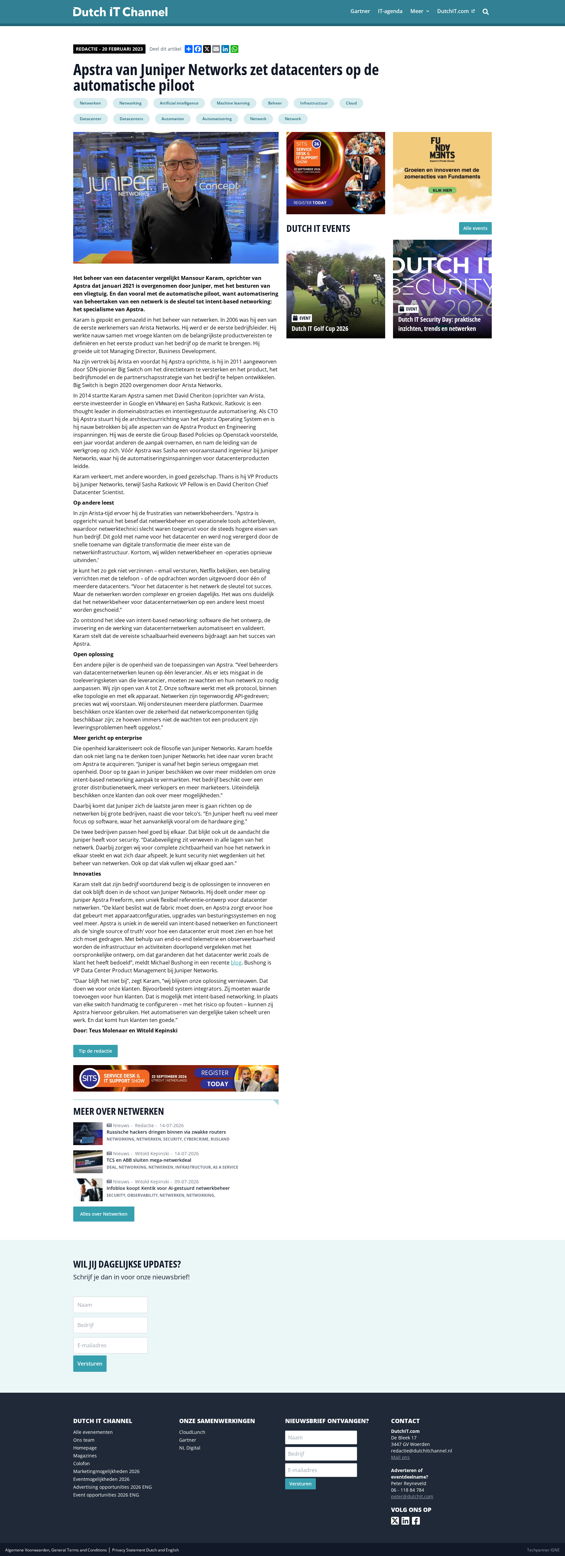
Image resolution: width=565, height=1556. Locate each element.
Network (293, 119)
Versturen (89, 1363)
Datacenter (90, 119)
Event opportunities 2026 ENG (106, 1495)
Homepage (85, 1448)
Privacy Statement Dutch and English (145, 1550)
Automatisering (217, 119)
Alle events (475, 228)
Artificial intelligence (179, 103)
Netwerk (258, 119)
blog (236, 962)
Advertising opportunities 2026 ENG (112, 1487)
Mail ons (400, 1457)
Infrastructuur (314, 103)
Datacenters (131, 119)
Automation (173, 119)
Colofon (81, 1463)
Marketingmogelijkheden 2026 (106, 1471)
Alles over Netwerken (104, 1214)
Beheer (275, 103)
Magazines (85, 1455)
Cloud (351, 103)
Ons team (83, 1440)
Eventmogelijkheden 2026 (101, 1479)
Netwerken (90, 103)
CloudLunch (192, 1432)
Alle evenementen (93, 1432)
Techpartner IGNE (543, 1550)
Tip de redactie (95, 1051)
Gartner (187, 1440)
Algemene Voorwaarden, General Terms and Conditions (56, 1550)
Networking (130, 103)
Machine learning (233, 103)
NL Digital (189, 1448)
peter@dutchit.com (412, 1496)
